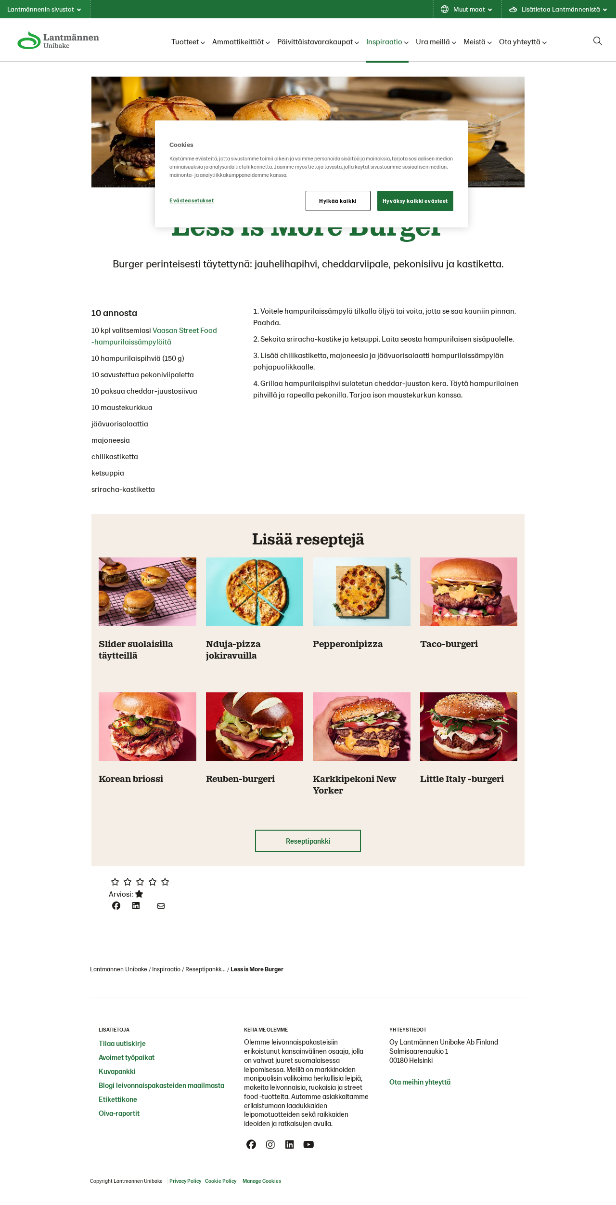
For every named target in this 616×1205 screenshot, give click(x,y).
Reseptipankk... (205, 969)
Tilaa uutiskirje (122, 1043)
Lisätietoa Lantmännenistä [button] (561, 9)
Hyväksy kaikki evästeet (415, 201)
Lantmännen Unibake (118, 969)
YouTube (309, 1145)
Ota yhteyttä (519, 41)
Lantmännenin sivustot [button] (40, 9)
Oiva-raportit (119, 1113)
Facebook (251, 1145)
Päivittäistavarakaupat (315, 41)
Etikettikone (118, 1099)
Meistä (474, 41)
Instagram (270, 1145)
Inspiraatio (384, 41)
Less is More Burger (257, 969)
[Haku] (597, 41)
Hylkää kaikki (337, 201)
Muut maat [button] (469, 9)
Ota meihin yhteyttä (419, 1081)
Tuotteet (185, 41)
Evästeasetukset (191, 200)
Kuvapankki (117, 1071)
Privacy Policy (185, 1181)
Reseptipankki (308, 840)
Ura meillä (433, 41)
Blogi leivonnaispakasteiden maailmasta (161, 1085)
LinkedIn (289, 1145)
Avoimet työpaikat (126, 1057)
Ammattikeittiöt (238, 41)
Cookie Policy (220, 1181)
